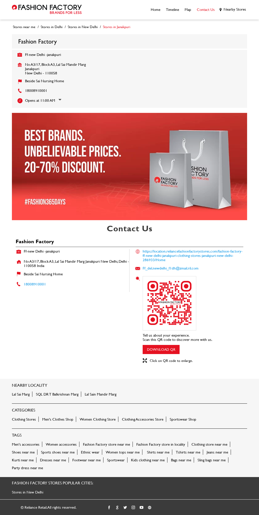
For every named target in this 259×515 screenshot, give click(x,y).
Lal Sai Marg (21, 394)
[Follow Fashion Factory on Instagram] (133, 507)
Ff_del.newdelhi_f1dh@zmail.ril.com (171, 268)
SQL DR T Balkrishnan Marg (57, 394)
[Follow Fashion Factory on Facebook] (109, 507)
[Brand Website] (149, 507)
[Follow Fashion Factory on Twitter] (125, 507)
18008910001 (36, 90)
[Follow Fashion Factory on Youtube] (141, 507)
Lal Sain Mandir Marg (100, 394)
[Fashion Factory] (47, 10)
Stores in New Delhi (27, 492)
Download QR (161, 349)
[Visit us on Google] (117, 507)
